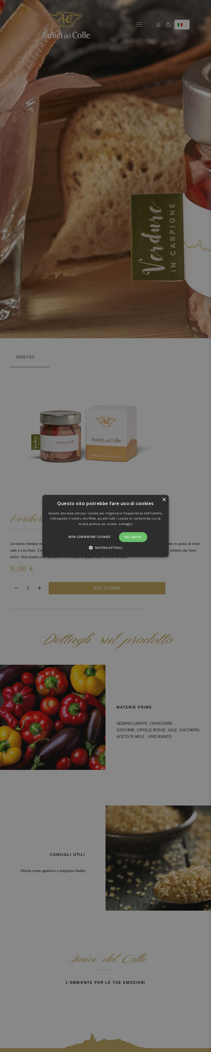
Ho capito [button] (133, 537)
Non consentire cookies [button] (89, 537)
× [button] (164, 500)
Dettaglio (126, 524)
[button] (105, 526)
